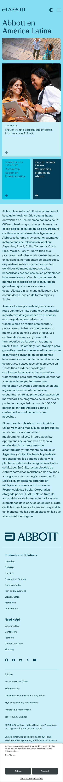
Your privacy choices (31, 778)
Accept (45, 771)
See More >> (10, 755)
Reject (18, 771)
